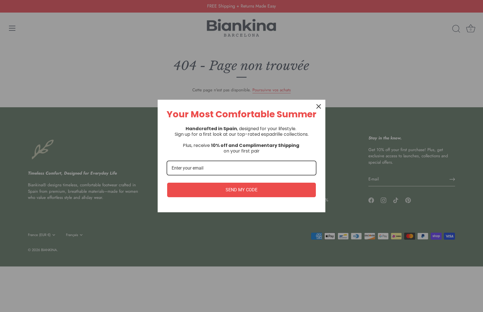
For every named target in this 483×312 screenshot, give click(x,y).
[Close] (318, 106)
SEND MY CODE (241, 189)
